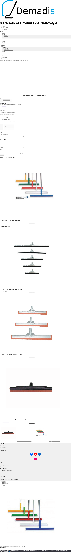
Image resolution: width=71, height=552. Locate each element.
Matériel (5, 35)
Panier (3, 485)
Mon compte (4, 481)
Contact (3, 42)
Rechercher (2, 29)
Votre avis (2, 147)
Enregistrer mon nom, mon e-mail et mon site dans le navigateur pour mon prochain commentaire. (17, 153)
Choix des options (32, 223)
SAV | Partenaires (5, 41)
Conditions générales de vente (4, 465)
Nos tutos (3, 39)
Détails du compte (5, 27)
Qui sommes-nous (2, 474)
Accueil (3, 33)
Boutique (3, 34)
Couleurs (1, 101)
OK (9, 551)
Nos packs (6, 36)
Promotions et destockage (8, 50)
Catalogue (3, 38)
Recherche (4, 482)
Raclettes (14, 60)
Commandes (4, 26)
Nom (1, 149)
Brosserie (10, 60)
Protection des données (3, 468)
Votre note (2, 139)
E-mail (1, 151)
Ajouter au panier (3, 103)
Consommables (6, 37)
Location (3, 40)
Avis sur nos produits (3, 476)
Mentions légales (2, 466)
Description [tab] (4, 106)
